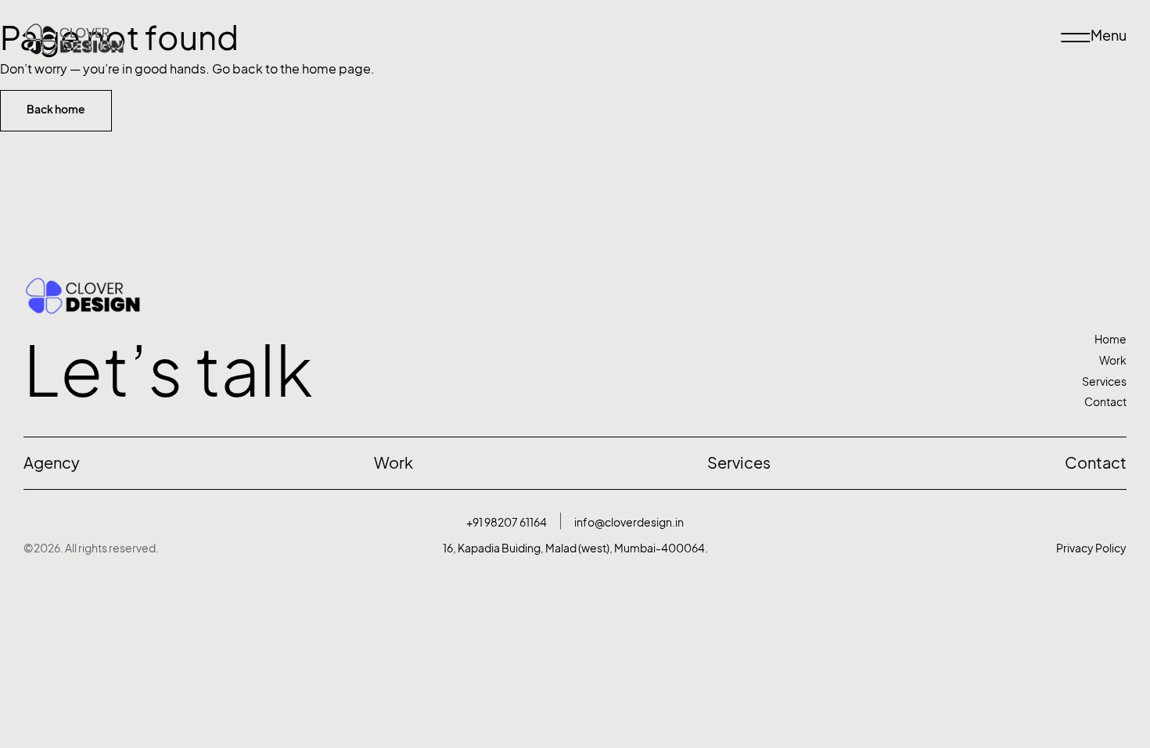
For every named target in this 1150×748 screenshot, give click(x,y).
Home (1110, 339)
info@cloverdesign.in (629, 522)
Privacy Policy (1091, 548)
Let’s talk (168, 370)
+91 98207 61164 (506, 522)
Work (1113, 360)
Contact (1105, 401)
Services (1104, 381)
